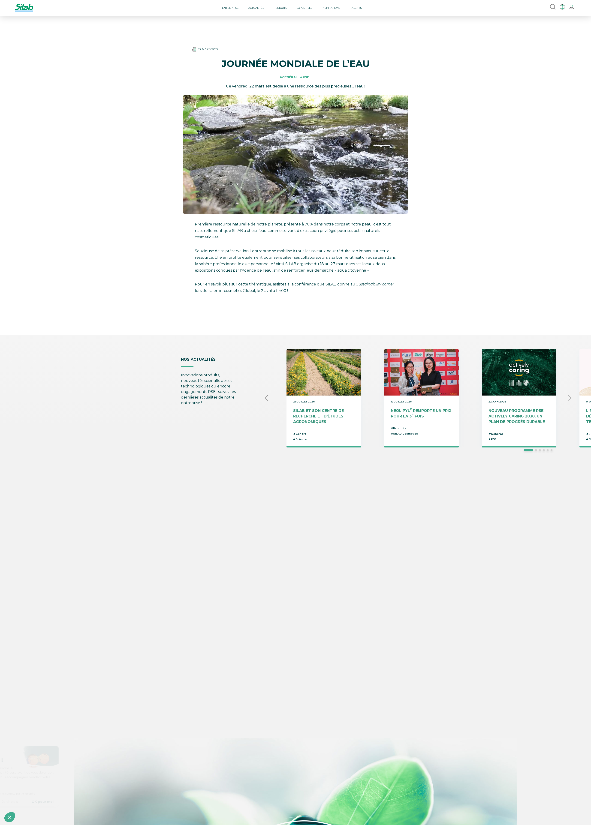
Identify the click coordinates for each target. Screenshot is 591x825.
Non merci (21, 802)
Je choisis (53, 802)
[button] (9, 817)
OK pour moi (85, 802)
